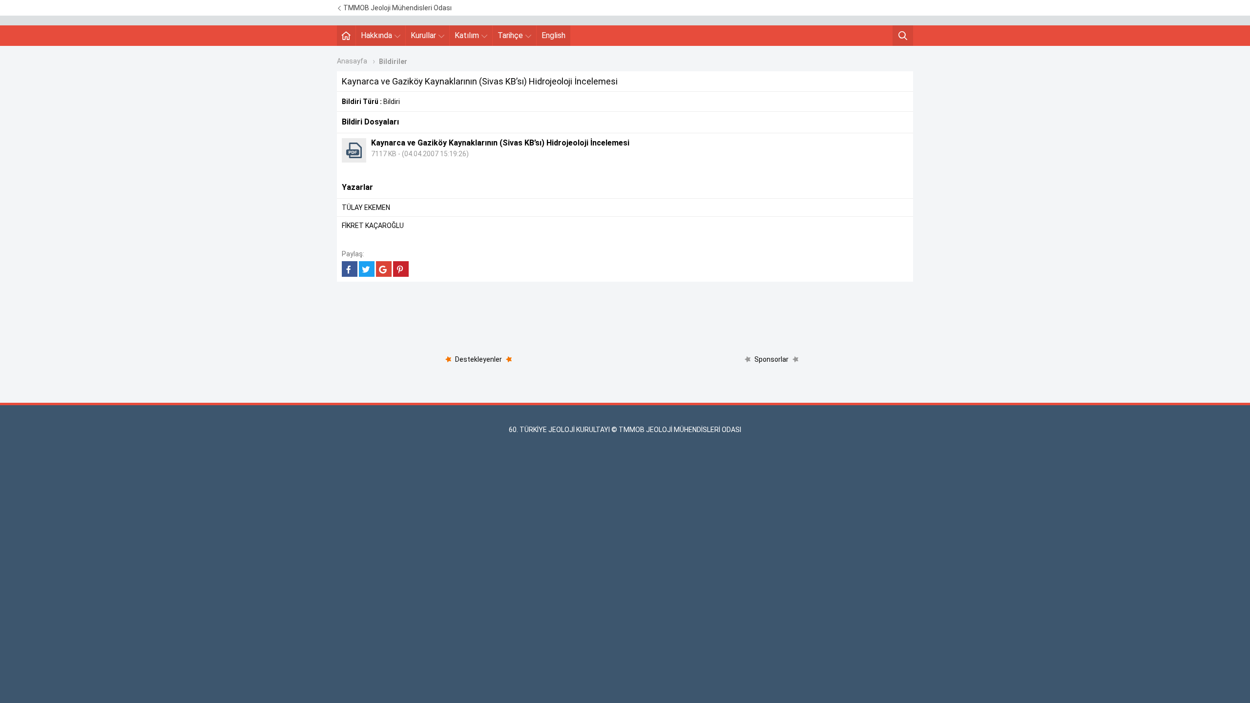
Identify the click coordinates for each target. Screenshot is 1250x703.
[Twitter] (367, 269)
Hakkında (376, 35)
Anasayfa (352, 61)
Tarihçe (510, 35)
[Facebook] (349, 269)
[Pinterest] (401, 269)
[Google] (384, 269)
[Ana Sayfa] (346, 35)
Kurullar (423, 35)
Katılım (467, 35)
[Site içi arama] (903, 35)
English (553, 35)
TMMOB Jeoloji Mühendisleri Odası (397, 8)
